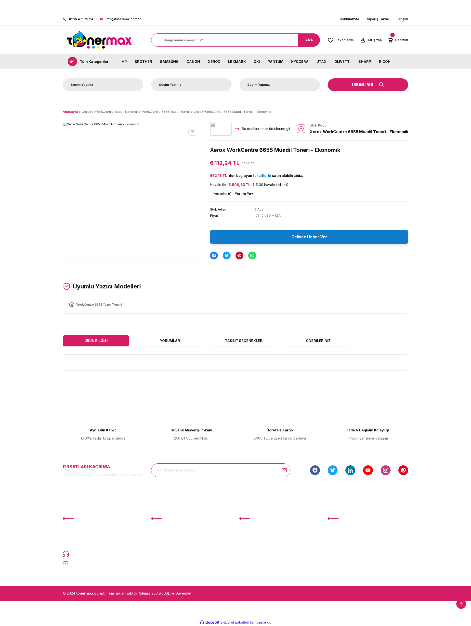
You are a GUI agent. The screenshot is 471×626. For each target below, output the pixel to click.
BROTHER (143, 61)
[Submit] (284, 470)
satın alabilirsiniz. (278, 175)
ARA (309, 40)
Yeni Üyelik (160, 527)
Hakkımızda (349, 19)
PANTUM (275, 61)
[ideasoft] (210, 622)
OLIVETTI (342, 61)
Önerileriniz (318, 341)
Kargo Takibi (249, 554)
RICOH (385, 61)
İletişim (402, 19)
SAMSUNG (169, 61)
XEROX (214, 61)
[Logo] (99, 40)
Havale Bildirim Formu (256, 545)
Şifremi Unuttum (163, 545)
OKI (257, 61)
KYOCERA (300, 61)
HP (124, 61)
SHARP (364, 61)
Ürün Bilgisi (96, 341)
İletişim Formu (250, 536)
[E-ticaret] (235, 622)
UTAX (321, 61)
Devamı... (90, 542)
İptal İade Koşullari (342, 545)
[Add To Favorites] (192, 132)
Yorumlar (170, 341)
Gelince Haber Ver (309, 236)
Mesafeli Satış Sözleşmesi (348, 527)
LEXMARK (237, 61)
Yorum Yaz (244, 194)
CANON (193, 61)
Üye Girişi (158, 536)
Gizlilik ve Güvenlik (343, 536)
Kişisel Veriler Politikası (346, 554)
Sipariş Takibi (378, 19)
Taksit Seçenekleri (244, 341)
